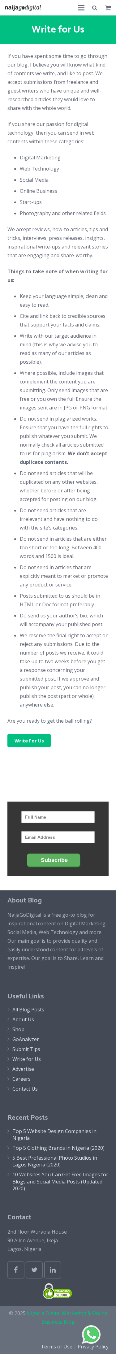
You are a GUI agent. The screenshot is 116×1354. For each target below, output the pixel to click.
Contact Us (25, 1088)
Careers (21, 1078)
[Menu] (81, 7)
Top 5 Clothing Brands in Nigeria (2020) (58, 1147)
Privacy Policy (93, 1346)
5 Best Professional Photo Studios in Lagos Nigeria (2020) (54, 1161)
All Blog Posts (28, 1009)
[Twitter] (34, 1269)
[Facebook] (15, 1269)
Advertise (23, 1069)
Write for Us (26, 1059)
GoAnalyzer (25, 1039)
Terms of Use (56, 1346)
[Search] (94, 7)
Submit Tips (26, 1049)
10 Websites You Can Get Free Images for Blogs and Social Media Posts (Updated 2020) (60, 1181)
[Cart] (108, 7)
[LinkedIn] (52, 1269)
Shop (18, 1029)
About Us (23, 1019)
